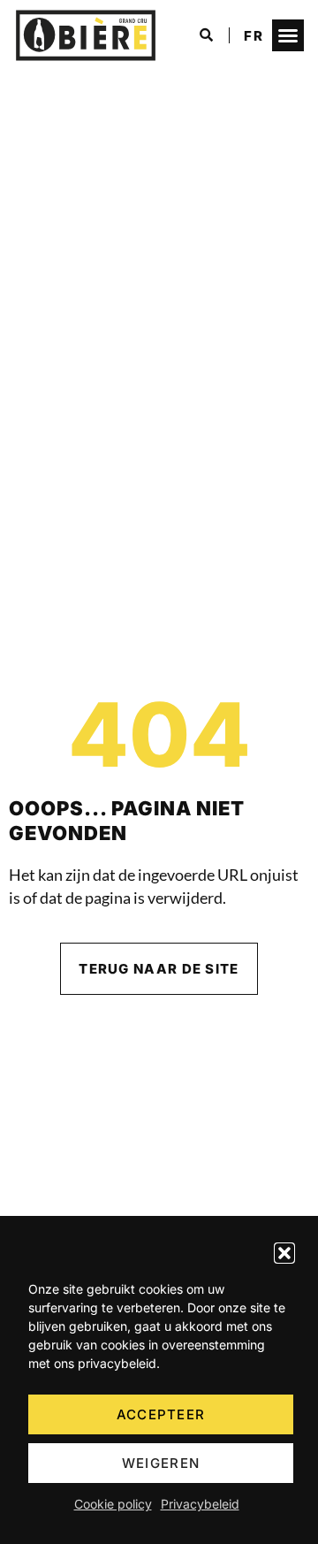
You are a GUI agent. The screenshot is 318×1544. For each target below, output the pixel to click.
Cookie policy (113, 1503)
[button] (284, 1253)
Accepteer (161, 1414)
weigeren (161, 1463)
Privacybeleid (200, 1503)
